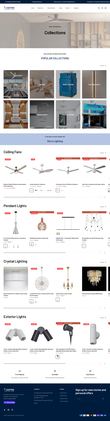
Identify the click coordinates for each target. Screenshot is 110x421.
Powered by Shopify (19, 415)
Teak (41, 190)
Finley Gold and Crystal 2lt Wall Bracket (92, 293)
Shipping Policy (64, 398)
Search (35, 403)
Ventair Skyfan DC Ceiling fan (37, 184)
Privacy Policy (63, 393)
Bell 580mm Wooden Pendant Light (39, 238)
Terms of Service (64, 401)
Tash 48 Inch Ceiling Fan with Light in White (93, 184)
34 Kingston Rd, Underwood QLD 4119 (43, 393)
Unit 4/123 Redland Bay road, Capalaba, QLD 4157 (41, 396)
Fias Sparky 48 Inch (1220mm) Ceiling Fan (67, 184)
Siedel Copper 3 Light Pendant (64, 293)
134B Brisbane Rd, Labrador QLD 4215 (43, 400)
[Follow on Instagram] (8, 410)
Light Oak (49, 190)
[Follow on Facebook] (5, 410)
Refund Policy (63, 395)
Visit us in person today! (10, 398)
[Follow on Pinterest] (12, 410)
